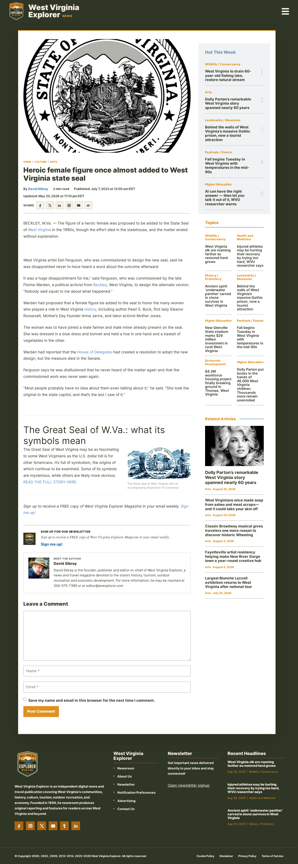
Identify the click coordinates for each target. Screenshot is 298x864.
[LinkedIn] (75, 825)
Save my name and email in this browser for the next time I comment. (91, 700)
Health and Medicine (245, 237)
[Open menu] (286, 11)
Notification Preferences (136, 792)
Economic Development (215, 362)
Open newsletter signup (188, 785)
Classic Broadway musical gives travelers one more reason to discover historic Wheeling (234, 530)
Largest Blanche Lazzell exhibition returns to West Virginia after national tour (228, 582)
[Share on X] (50, 205)
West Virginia (39, 229)
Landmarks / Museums (222, 120)
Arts (53, 161)
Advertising (126, 801)
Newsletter (126, 784)
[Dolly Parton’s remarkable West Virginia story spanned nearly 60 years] (234, 446)
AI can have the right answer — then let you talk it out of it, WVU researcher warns (224, 197)
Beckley (100, 284)
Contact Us (126, 809)
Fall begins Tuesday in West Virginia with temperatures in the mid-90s (227, 165)
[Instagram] (30, 825)
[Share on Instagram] (69, 205)
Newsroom (125, 768)
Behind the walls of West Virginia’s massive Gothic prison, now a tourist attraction (227, 133)
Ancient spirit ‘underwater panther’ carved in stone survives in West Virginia (218, 296)
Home (27, 161)
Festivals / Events (218, 152)
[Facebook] (19, 825)
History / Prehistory (213, 277)
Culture (40, 161)
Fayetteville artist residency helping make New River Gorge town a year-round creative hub (233, 556)
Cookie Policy (205, 856)
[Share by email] (79, 205)
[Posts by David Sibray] (38, 568)
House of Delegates (94, 352)
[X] (41, 825)
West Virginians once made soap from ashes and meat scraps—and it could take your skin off (234, 504)
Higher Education (218, 184)
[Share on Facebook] (40, 205)
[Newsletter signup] (29, 539)
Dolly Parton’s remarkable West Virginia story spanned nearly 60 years (228, 103)
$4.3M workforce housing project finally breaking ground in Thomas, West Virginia (218, 382)
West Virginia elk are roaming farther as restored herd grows (218, 254)
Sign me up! (52, 544)
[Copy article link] (88, 205)
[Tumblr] (64, 825)
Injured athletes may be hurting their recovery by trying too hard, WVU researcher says (250, 256)
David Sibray (38, 189)
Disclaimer (226, 856)
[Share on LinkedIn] (59, 205)
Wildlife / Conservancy (222, 64)
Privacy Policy (247, 856)
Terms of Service (272, 856)
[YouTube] (53, 825)
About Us (124, 776)
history (90, 309)
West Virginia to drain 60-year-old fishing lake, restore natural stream (228, 75)
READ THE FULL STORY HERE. (50, 482)
